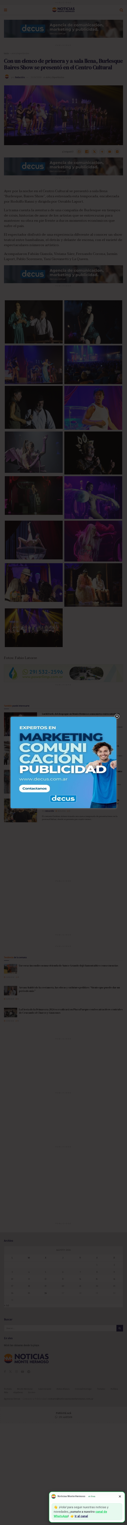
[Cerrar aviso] (120, 1496)
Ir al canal (81, 1516)
